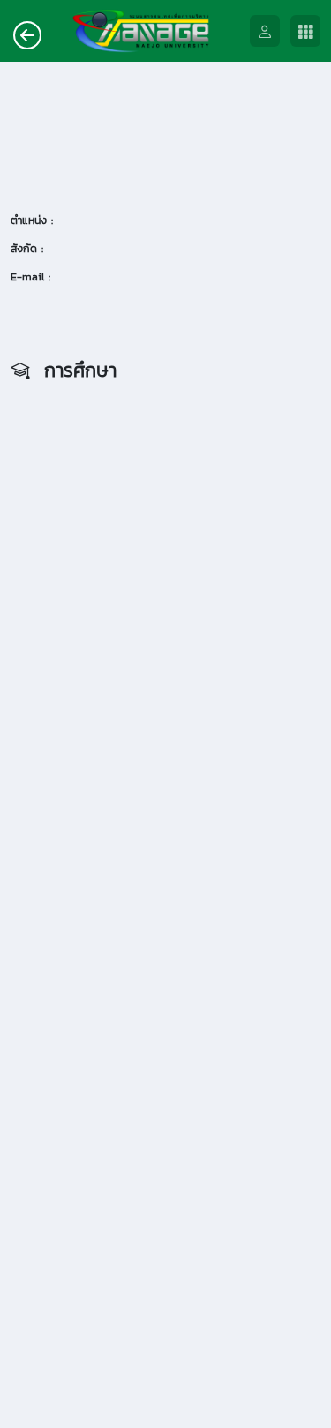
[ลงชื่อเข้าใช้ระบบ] (270, 31)
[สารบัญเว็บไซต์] (310, 31)
